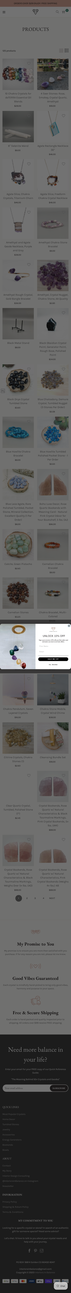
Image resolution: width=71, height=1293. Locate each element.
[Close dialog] (69, 626)
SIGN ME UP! (53, 659)
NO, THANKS (53, 664)
